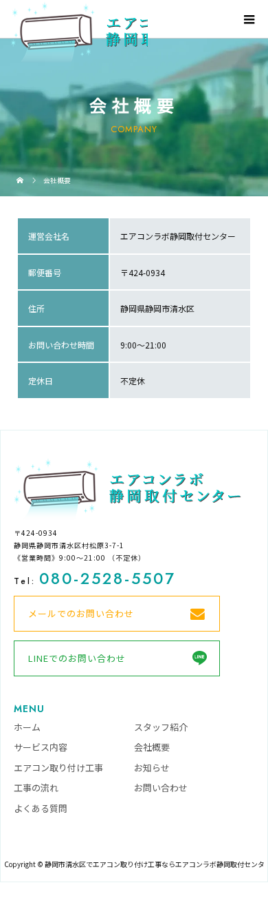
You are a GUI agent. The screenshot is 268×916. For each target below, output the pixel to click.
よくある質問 (40, 808)
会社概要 (152, 746)
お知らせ (152, 767)
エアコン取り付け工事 (58, 767)
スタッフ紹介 (161, 726)
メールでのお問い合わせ (81, 613)
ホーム (27, 726)
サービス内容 (40, 746)
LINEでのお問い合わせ (77, 658)
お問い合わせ (161, 787)
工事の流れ (36, 787)
